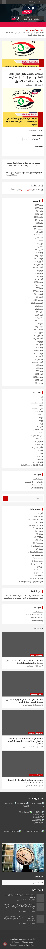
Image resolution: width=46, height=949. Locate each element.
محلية (41, 70)
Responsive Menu (4, 2)
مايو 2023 (39, 312)
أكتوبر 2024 (39, 261)
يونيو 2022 (39, 341)
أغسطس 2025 (37, 238)
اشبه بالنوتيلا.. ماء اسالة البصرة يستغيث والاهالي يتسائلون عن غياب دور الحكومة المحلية (25, 741)
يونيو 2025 (39, 241)
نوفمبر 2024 (38, 258)
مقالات (40, 456)
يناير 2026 (39, 223)
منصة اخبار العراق (16, 939)
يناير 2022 (39, 347)
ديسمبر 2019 (38, 377)
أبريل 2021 (39, 374)
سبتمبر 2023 (38, 300)
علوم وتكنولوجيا (37, 435)
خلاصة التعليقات (37, 485)
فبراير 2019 (39, 383)
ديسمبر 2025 (38, 226)
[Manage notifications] (5, 944)
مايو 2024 (39, 276)
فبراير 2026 (39, 220)
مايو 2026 (39, 211)
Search (5, 498)
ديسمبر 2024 (38, 256)
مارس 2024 (38, 282)
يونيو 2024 (39, 273)
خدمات (40, 415)
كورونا (40, 450)
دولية (41, 418)
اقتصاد (40, 400)
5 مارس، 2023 (38, 85)
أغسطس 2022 (37, 339)
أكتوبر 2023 (39, 297)
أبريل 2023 (39, 315)
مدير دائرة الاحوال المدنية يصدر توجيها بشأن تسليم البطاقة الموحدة (24, 174)
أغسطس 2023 (37, 303)
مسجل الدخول (26, 189)
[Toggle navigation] (41, 24)
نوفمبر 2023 (38, 294)
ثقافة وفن (39, 412)
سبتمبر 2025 (38, 235)
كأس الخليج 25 (37, 447)
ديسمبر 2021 (38, 350)
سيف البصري (28, 85)
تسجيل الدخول (37, 479)
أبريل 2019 (39, 380)
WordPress (30, 945)
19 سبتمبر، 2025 (38, 747)
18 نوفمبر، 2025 (38, 705)
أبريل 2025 (39, 244)
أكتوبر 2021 (39, 356)
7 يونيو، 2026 (39, 666)
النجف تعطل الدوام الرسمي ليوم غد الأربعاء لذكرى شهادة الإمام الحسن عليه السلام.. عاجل (19, 907)
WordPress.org (37, 488)
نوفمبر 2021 (38, 353)
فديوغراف (39, 441)
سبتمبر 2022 (38, 336)
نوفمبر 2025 (38, 229)
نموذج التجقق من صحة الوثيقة (32, 465)
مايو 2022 (39, 344)
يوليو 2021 (39, 365)
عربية (41, 432)
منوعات (40, 459)
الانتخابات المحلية (36, 403)
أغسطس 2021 (37, 362)
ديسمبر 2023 (38, 291)
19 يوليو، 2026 (31, 923)
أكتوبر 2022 (39, 333)
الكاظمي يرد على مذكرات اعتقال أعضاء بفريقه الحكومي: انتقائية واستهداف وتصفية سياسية (23, 164)
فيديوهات (39, 444)
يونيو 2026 (39, 208)
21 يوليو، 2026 (31, 899)
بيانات (41, 406)
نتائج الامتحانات (37, 462)
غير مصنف (39, 438)
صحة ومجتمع (38, 429)
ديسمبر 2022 (38, 327)
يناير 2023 (39, 324)
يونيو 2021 (39, 368)
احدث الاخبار (37, 890)
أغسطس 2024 (37, 267)
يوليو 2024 (39, 270)
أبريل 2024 (39, 279)
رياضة (41, 424)
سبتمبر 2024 (38, 264)
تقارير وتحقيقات (37, 409)
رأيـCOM (40, 421)
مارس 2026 (38, 217)
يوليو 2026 (39, 205)
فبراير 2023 (39, 321)
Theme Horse (27, 942)
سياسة (40, 426)
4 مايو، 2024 (39, 786)
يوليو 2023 (39, 306)
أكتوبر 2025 (39, 232)
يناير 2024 (39, 288)
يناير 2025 (39, 253)
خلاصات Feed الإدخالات (34, 482)
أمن (41, 397)
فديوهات (38, 628)
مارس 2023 (38, 318)
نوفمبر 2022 (38, 330)
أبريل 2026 (39, 214)
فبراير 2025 (39, 250)
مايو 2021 (39, 371)
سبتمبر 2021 (38, 359)
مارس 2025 (38, 247)
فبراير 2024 (39, 285)
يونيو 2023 (39, 309)
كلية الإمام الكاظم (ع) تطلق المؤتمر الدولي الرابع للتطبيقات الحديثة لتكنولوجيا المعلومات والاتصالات (19, 918)
